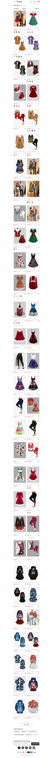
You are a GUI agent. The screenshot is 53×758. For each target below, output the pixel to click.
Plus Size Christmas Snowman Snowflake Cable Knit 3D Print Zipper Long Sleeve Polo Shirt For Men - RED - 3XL (33, 716)
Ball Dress (17, 731)
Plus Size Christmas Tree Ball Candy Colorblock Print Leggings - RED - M (33, 533)
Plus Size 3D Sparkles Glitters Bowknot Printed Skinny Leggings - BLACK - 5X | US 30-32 (33, 508)
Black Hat (24, 731)
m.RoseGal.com (20, 2)
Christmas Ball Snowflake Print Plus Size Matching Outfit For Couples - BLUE (20, 671)
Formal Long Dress (19, 734)
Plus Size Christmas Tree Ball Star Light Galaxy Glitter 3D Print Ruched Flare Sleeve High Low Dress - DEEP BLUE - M (20, 176)
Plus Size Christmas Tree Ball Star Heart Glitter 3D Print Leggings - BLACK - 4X (33, 437)
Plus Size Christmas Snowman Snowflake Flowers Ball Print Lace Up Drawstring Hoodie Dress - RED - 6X (20, 627)
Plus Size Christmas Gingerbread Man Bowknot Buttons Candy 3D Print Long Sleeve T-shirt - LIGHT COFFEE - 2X (20, 151)
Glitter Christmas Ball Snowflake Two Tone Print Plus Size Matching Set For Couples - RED (20, 102)
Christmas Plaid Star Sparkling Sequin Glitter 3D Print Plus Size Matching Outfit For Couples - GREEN (33, 176)
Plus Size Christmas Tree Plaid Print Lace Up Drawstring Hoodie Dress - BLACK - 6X (20, 582)
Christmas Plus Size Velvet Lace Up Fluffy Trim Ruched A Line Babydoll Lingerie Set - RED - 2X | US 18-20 (33, 484)
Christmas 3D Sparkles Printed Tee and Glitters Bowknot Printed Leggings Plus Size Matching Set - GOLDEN (33, 151)
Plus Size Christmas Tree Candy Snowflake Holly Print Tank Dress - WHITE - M (20, 269)
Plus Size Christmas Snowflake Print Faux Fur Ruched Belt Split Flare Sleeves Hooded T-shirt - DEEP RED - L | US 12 (20, 319)
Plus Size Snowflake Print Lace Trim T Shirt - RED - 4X (20, 533)
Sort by (24, 8)
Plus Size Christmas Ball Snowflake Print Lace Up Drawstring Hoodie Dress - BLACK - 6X (33, 604)
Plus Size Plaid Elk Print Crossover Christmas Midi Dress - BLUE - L (33, 370)
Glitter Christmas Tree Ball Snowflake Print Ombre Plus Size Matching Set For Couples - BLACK (33, 77)
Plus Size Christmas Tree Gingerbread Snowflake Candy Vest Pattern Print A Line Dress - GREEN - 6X (33, 245)
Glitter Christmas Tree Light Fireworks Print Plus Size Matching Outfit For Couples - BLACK (20, 77)
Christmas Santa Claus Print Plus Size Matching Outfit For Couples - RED (20, 245)
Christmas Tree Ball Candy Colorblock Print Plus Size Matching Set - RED (33, 557)
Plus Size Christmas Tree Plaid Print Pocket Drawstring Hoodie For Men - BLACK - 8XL (33, 582)
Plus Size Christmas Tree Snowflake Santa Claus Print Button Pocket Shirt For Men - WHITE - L (20, 459)
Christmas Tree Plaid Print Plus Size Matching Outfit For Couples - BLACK (20, 604)
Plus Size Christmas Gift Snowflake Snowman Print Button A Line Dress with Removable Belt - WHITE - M (20, 484)
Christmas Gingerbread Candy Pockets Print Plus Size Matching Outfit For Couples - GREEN (33, 198)
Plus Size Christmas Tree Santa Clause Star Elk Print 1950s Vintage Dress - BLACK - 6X (33, 269)
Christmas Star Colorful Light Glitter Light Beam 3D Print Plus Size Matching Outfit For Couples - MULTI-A (33, 223)
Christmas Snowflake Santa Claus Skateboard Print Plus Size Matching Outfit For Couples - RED (33, 415)
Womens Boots (32, 731)
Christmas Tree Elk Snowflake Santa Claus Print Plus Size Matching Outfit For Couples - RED (20, 198)
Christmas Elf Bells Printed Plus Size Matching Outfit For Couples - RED (20, 28)
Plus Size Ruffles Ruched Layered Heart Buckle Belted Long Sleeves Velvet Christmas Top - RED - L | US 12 (33, 292)
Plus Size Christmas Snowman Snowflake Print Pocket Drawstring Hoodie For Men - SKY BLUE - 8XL (20, 716)
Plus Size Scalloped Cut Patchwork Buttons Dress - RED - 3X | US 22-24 (33, 102)
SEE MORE (26, 724)
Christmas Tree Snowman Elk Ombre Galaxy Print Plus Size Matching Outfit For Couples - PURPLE (33, 52)
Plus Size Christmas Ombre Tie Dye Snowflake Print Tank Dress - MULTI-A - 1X (20, 437)
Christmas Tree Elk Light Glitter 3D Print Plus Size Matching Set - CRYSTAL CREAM (20, 223)
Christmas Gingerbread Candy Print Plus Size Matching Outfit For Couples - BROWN (20, 52)
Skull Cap (28, 734)
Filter (36, 8)
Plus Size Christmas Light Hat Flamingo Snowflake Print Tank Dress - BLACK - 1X (33, 392)
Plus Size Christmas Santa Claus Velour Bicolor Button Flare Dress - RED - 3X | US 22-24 (20, 508)
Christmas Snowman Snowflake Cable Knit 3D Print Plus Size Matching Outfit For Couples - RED (33, 627)
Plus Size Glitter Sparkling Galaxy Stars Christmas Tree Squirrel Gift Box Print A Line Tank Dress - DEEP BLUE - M (33, 319)
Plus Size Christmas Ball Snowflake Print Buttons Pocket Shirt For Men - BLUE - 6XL (20, 693)
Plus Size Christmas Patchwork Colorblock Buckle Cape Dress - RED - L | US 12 (20, 346)
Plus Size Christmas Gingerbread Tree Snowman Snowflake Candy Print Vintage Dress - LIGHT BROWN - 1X (20, 292)
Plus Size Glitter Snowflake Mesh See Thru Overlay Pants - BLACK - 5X (20, 370)
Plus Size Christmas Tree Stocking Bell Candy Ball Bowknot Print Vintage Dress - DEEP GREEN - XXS (33, 28)
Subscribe (35, 744)
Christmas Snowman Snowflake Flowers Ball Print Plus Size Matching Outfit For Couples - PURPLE (33, 649)
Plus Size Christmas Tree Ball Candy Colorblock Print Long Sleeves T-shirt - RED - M (20, 557)
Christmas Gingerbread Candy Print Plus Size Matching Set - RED (33, 459)
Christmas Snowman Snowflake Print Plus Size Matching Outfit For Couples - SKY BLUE (20, 649)
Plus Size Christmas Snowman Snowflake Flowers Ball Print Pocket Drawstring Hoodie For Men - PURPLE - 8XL (33, 693)
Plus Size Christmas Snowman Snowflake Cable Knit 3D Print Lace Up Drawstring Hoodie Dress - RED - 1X (33, 671)
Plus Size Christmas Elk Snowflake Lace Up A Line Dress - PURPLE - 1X (20, 392)
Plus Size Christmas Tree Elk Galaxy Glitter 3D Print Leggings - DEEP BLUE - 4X (20, 415)
